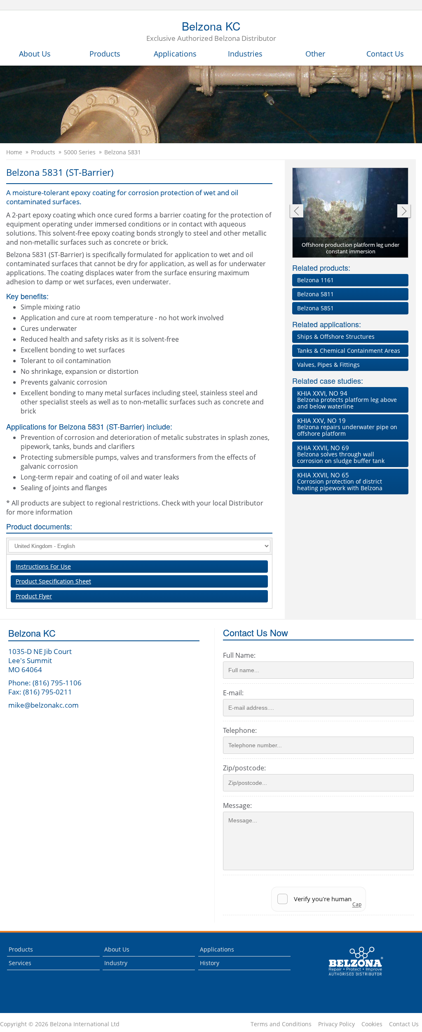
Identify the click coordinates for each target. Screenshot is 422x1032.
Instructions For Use (43, 566)
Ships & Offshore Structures (336, 336)
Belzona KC (211, 32)
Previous (296, 212)
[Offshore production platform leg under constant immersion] (351, 213)
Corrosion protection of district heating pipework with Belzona (339, 481)
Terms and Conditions (281, 1024)
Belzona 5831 (122, 152)
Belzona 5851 (315, 308)
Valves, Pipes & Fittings (328, 364)
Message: (237, 805)
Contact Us (385, 54)
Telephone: (240, 730)
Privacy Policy (336, 1024)
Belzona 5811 (315, 294)
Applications (175, 54)
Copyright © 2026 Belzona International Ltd (60, 1024)
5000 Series (80, 152)
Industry (115, 963)
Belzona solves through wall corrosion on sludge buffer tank (340, 454)
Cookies (371, 1024)
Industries (245, 54)
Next (404, 212)
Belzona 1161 (315, 280)
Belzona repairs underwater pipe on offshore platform (347, 426)
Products (104, 54)
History (209, 963)
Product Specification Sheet (53, 581)
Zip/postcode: (244, 768)
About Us (35, 54)
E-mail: (233, 693)
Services (20, 963)
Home (14, 152)
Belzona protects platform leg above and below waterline (347, 399)
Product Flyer (34, 596)
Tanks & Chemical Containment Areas (348, 350)
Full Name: (239, 655)
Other (315, 54)
